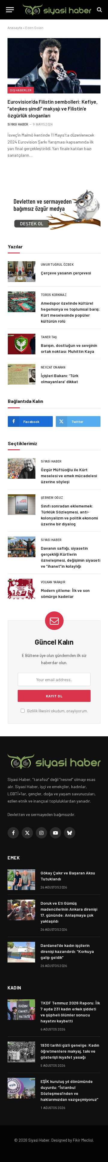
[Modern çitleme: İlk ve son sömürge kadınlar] (21, 589)
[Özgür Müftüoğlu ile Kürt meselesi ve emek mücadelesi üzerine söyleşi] (21, 468)
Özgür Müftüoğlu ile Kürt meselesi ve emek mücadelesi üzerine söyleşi (69, 475)
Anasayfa (15, 27)
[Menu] (10, 9)
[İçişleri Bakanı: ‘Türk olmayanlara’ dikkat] (21, 374)
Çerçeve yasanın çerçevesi (66, 272)
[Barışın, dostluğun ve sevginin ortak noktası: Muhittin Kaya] (21, 344)
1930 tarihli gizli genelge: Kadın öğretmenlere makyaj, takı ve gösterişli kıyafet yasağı (69, 1051)
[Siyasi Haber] (57, 9)
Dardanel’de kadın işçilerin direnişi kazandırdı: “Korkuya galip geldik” (67, 951)
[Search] (99, 9)
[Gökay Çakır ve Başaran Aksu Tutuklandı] (21, 879)
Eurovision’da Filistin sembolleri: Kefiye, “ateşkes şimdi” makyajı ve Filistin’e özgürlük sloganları (53, 108)
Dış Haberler (21, 90)
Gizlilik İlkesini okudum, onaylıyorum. (57, 710)
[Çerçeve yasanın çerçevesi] (21, 271)
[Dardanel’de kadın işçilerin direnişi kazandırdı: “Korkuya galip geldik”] (21, 952)
